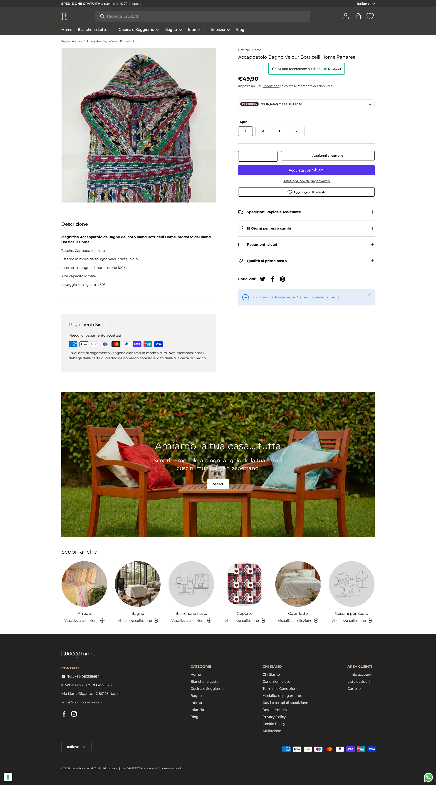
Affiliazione (272, 730)
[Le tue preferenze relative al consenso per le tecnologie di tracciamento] (8, 777)
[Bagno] (138, 584)
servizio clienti (327, 297)
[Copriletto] (298, 584)
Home (66, 29)
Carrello (354, 688)
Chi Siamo (271, 674)
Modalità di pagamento (282, 695)
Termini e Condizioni (280, 688)
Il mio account (359, 674)
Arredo (84, 613)
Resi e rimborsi (275, 709)
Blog (240, 29)
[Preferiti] (370, 16)
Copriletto (298, 613)
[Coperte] (245, 584)
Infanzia (218, 29)
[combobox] (202, 16)
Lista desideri (358, 681)
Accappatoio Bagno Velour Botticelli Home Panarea (112, 41)
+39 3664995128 (98, 685)
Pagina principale (72, 41)
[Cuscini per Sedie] (351, 584)
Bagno (171, 29)
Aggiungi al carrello (327, 155)
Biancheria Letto (92, 29)
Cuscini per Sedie (351, 613)
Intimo (194, 29)
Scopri (218, 484)
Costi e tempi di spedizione (285, 702)
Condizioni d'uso (276, 681)
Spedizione (271, 86)
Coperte (245, 613)
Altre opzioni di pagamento (306, 181)
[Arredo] (84, 584)
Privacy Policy (274, 716)
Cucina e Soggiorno (136, 29)
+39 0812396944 (88, 676)
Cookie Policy (274, 723)
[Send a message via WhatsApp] (428, 777)
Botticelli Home (250, 50)
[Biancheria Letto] (191, 584)
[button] (358, 16)
